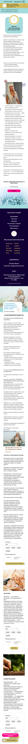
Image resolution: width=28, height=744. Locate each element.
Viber (7, 253)
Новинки (14, 221)
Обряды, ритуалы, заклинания (12, 9)
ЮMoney (8, 557)
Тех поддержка (14, 226)
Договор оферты (14, 263)
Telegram (17, 250)
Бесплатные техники (14, 223)
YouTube (8, 248)
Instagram (17, 248)
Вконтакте (9, 243)
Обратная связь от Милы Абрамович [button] (10, 735)
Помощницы (14, 216)
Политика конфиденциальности (14, 266)
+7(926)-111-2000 (8, 1)
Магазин (14, 219)
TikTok (16, 243)
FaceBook (17, 253)
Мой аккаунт (14, 228)
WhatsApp (9, 250)
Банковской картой (17, 558)
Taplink (16, 246)
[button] (10, 740)
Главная (3, 9)
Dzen (7, 246)
